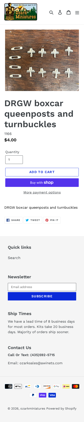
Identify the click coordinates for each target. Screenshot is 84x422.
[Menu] (77, 12)
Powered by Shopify (61, 408)
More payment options (42, 192)
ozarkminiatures (32, 408)
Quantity (12, 152)
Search (14, 258)
